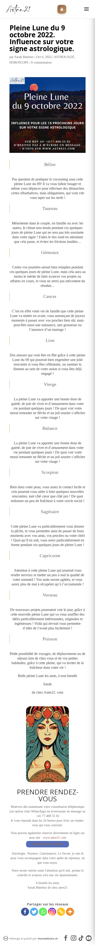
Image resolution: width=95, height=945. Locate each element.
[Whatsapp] (43, 912)
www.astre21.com (54, 837)
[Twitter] (34, 912)
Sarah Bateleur (24, 57)
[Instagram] (52, 912)
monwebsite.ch (48, 938)
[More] (70, 912)
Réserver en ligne (47, 844)
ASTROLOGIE (64, 57)
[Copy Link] (61, 912)
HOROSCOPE (19, 62)
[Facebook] (25, 912)
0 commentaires (41, 62)
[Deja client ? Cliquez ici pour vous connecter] (61, 9)
